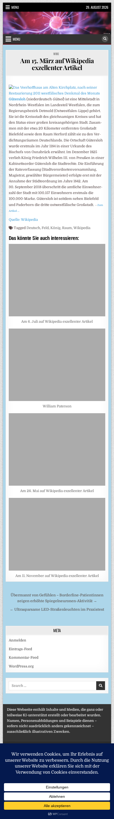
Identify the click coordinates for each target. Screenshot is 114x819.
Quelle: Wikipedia (23, 220)
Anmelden (17, 640)
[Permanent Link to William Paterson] (57, 365)
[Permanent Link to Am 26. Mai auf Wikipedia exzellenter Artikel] (57, 449)
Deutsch (33, 228)
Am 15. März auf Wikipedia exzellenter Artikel (57, 64)
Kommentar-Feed (23, 657)
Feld (45, 228)
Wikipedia (81, 228)
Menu (15, 7)
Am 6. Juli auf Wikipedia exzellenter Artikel (57, 322)
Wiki (56, 53)
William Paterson (57, 406)
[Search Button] (105, 39)
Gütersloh (17, 99)
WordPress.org (21, 666)
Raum (67, 228)
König (55, 228)
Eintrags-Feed (20, 649)
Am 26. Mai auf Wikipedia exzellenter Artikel (57, 491)
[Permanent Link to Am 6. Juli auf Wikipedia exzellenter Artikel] (57, 280)
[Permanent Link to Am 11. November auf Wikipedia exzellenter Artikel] (57, 534)
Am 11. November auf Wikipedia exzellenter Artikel (57, 576)
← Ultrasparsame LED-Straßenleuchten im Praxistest (57, 609)
